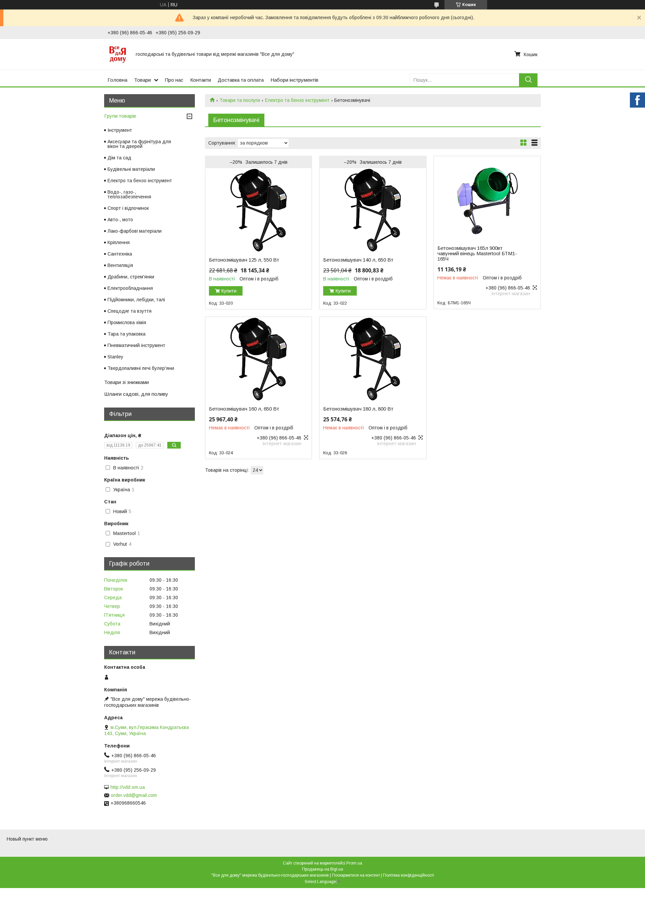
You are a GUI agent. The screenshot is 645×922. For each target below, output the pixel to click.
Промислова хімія (127, 322)
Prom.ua (354, 863)
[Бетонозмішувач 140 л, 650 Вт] (373, 210)
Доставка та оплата (241, 80)
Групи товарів (120, 116)
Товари (142, 80)
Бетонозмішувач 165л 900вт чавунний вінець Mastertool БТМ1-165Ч (477, 253)
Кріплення (119, 242)
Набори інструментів (294, 80)
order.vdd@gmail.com (134, 795)
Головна (117, 80)
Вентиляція (120, 265)
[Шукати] (528, 79)
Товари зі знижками (126, 382)
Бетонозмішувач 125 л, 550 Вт (244, 260)
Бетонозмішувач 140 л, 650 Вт (358, 260)
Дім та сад (119, 157)
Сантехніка (120, 254)
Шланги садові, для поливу (136, 394)
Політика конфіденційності (408, 875)
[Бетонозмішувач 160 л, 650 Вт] (258, 359)
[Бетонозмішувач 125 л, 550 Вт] (258, 210)
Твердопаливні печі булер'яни (141, 368)
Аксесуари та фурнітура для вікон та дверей (139, 144)
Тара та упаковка (126, 334)
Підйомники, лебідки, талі (136, 299)
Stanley (115, 356)
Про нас (174, 80)
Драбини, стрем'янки (131, 276)
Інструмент (120, 130)
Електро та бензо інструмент (297, 100)
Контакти (200, 80)
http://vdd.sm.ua (128, 787)
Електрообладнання (130, 288)
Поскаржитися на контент (356, 875)
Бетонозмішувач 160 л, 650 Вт (244, 409)
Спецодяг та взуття (130, 311)
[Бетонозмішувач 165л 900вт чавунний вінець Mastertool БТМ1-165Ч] (487, 198)
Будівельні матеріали (131, 169)
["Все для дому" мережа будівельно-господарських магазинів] (118, 54)
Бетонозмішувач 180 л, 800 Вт (358, 409)
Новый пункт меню (27, 839)
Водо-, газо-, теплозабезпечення (129, 194)
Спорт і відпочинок (128, 208)
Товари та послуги (239, 100)
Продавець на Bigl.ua (322, 869)
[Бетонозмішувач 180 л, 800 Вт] (373, 359)
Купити (228, 291)
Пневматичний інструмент (136, 345)
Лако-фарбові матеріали (135, 231)
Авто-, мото (120, 219)
